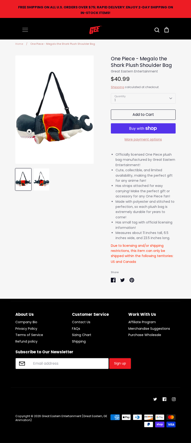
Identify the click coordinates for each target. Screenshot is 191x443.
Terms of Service (29, 335)
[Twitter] (155, 399)
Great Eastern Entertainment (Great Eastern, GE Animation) (61, 418)
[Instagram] (173, 399)
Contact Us (81, 322)
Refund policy (26, 341)
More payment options (143, 139)
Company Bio (26, 322)
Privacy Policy (26, 328)
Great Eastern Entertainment (134, 71)
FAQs (76, 328)
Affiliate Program (142, 322)
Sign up (120, 363)
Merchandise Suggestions (149, 328)
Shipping (117, 87)
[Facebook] (164, 399)
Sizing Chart (81, 335)
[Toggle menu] (25, 30)
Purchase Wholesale (144, 335)
